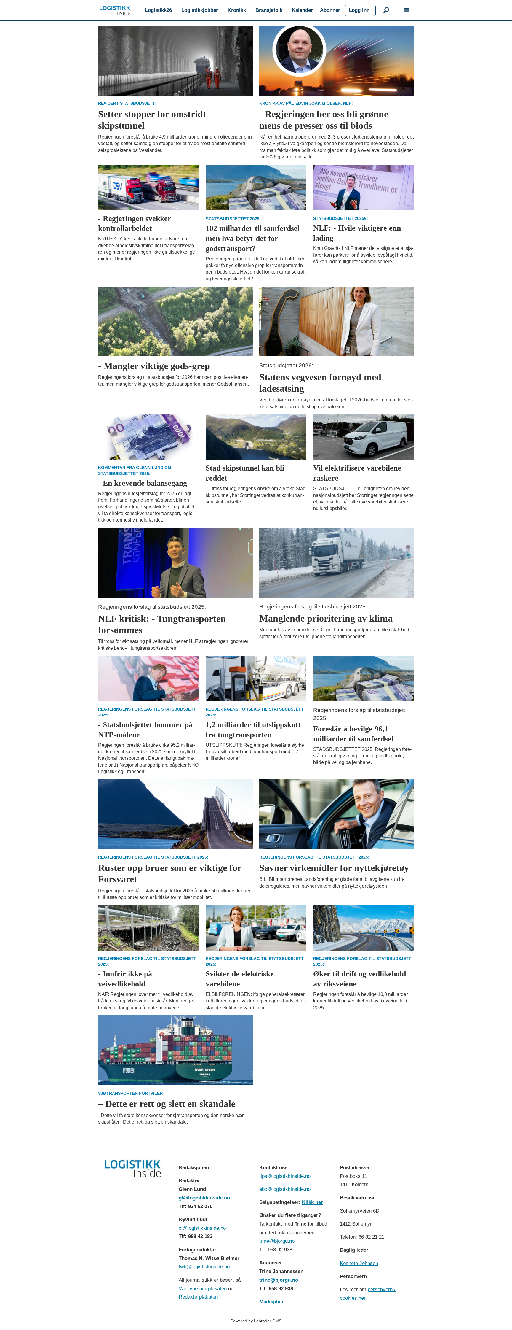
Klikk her (312, 1202)
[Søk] (386, 10)
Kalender (302, 10)
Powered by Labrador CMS (256, 1320)
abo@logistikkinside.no (285, 1189)
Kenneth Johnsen (359, 1263)
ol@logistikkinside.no (202, 1228)
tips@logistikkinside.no (285, 1176)
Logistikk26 (158, 10)
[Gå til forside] (115, 10)
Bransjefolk (268, 10)
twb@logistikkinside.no (204, 1266)
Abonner (330, 10)
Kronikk (237, 10)
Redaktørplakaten (198, 1297)
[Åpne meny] (407, 10)
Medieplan (271, 1301)
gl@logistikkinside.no (204, 1198)
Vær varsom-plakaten (203, 1288)
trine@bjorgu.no (277, 1241)
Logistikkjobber (199, 10)
